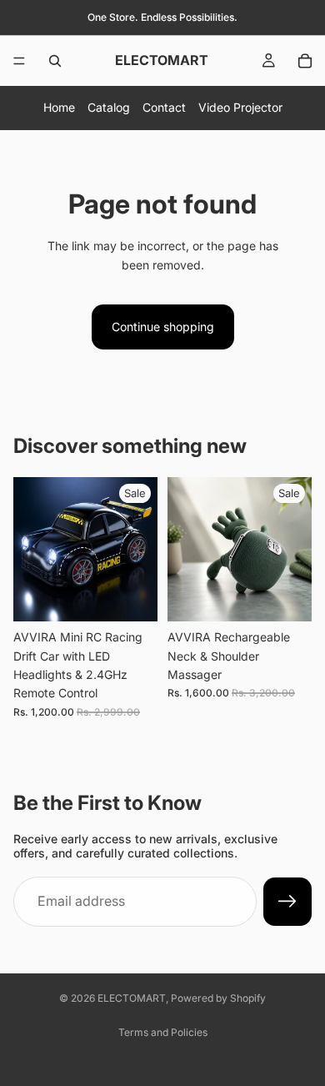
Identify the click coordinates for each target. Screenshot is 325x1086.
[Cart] (305, 61)
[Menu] (19, 61)
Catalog (109, 107)
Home (59, 107)
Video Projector (240, 107)
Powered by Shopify (218, 998)
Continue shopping (163, 326)
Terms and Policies (163, 1032)
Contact (164, 107)
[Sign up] (287, 901)
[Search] (55, 61)
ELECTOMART (132, 998)
